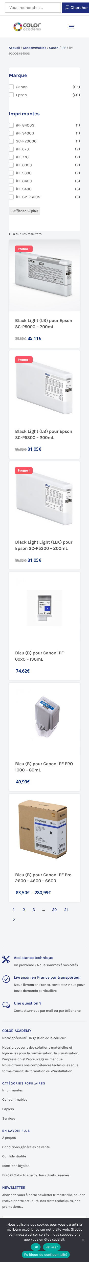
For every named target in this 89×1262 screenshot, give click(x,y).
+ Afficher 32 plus (24, 211)
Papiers (8, 1109)
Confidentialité (14, 1156)
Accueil (14, 48)
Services (8, 1118)
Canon (54, 48)
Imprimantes (12, 1090)
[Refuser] (82, 1240)
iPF (64, 48)
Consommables (34, 48)
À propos (9, 1138)
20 (54, 909)
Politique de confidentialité (45, 1255)
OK (35, 1247)
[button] (44, 86)
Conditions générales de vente (26, 1147)
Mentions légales (15, 1166)
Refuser (51, 1247)
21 (66, 909)
